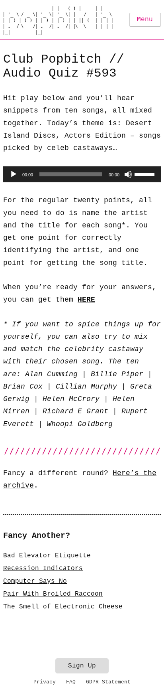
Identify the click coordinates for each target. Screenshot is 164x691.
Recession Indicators (43, 568)
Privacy (44, 682)
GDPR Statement (108, 682)
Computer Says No (35, 581)
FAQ (71, 682)
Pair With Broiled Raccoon (53, 594)
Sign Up (82, 665)
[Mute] (128, 174)
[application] (82, 174)
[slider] (146, 173)
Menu (145, 19)
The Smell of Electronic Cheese (63, 606)
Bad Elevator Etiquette (47, 555)
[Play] (14, 174)
